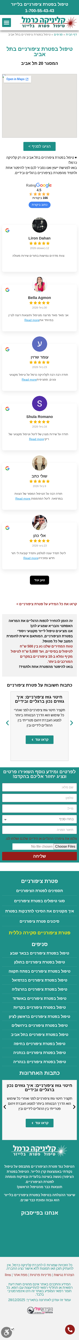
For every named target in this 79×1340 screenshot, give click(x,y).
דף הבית (71, 34)
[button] (6, 22)
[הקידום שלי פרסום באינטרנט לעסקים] (39, 1313)
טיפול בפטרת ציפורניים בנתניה (39, 1053)
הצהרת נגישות (64, 1275)
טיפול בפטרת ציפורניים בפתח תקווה (39, 971)
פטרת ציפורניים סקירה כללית (39, 932)
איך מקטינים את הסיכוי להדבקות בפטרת (39, 911)
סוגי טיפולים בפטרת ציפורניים (39, 901)
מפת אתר (20, 1275)
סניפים (58, 34)
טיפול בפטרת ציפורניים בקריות (39, 1007)
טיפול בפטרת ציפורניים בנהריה (39, 1062)
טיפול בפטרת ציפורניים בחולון (39, 962)
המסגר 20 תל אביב (39, 63)
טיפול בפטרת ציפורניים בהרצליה (39, 989)
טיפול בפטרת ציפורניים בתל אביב (39, 1035)
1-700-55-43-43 (39, 10)
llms (8, 1275)
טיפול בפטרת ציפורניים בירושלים (40, 1025)
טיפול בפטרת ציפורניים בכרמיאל (39, 980)
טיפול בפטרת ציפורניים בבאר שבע (39, 953)
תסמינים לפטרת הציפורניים (39, 891)
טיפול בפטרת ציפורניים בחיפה (39, 1044)
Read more (31, 320)
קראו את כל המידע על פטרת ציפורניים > (46, 604)
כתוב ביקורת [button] (39, 204)
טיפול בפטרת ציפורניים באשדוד (39, 998)
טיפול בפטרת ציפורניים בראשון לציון (39, 1016)
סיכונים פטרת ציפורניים (39, 921)
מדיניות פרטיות (40, 1275)
